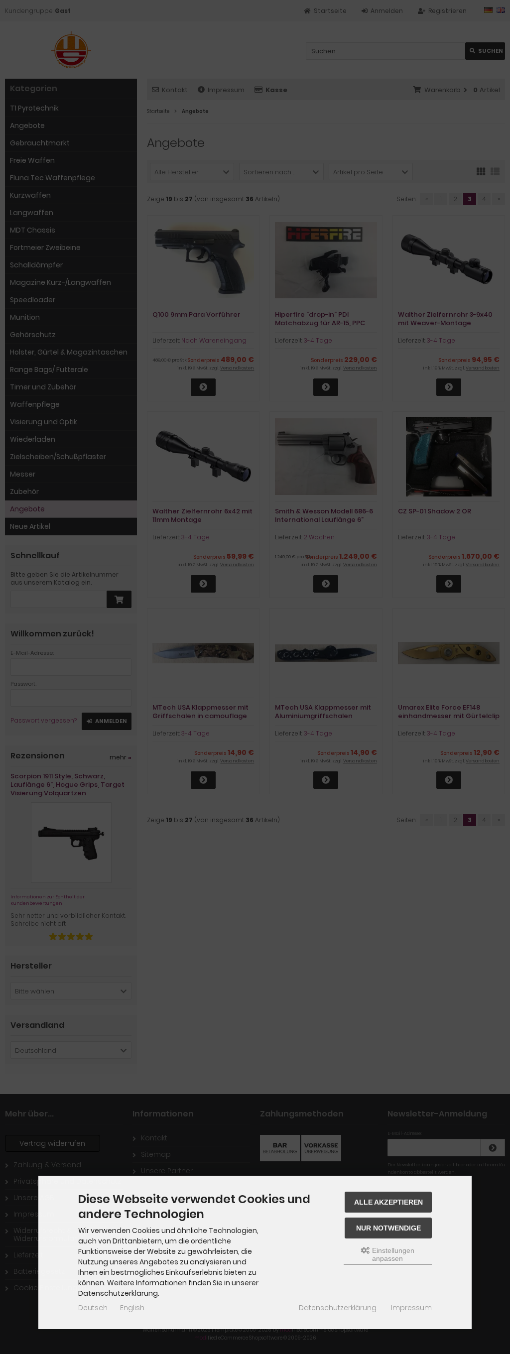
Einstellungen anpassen (392, 1254)
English (132, 1308)
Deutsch (93, 1308)
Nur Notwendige (388, 1228)
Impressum (411, 1308)
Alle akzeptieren (388, 1202)
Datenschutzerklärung (338, 1308)
